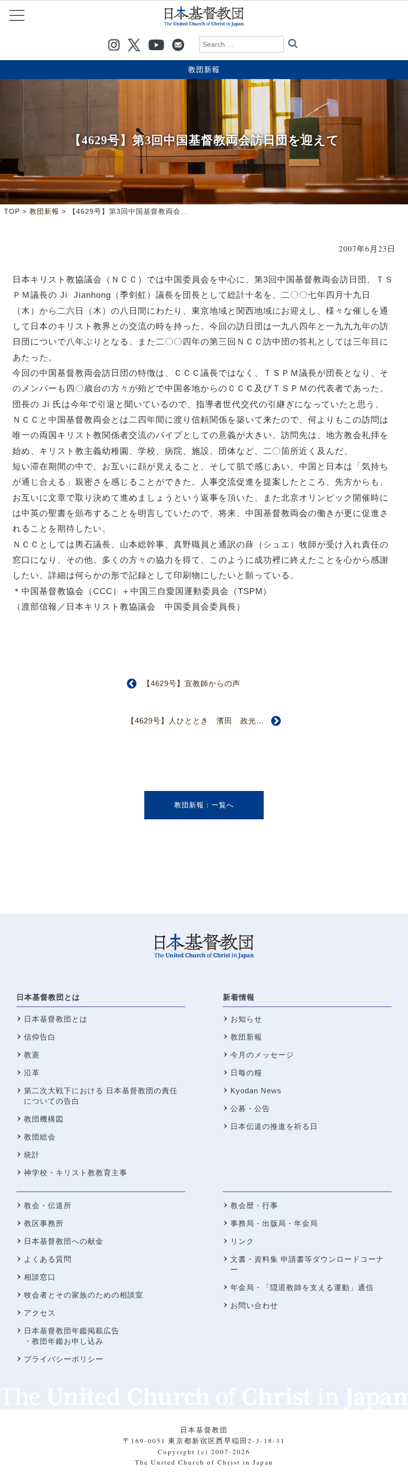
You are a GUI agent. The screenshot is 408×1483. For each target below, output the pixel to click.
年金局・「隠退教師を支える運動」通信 (302, 1287)
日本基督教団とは (48, 997)
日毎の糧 (246, 1072)
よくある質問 (48, 1259)
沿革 (32, 1072)
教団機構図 (44, 1119)
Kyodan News (256, 1090)
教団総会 (40, 1137)
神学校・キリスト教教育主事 (75, 1172)
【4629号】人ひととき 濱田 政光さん (199, 720)
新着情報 (239, 997)
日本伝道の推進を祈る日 (274, 1126)
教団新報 (204, 69)
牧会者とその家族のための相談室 (83, 1295)
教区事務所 (44, 1223)
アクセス (40, 1313)
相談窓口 (40, 1277)
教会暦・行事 (254, 1205)
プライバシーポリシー (63, 1359)
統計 (32, 1154)
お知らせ (246, 1019)
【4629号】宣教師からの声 (191, 683)
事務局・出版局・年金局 (274, 1223)
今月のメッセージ (262, 1054)
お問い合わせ (254, 1305)
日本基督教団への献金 (63, 1241)
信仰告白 (40, 1037)
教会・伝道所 (48, 1205)
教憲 (32, 1054)
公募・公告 (250, 1108)
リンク (242, 1241)
